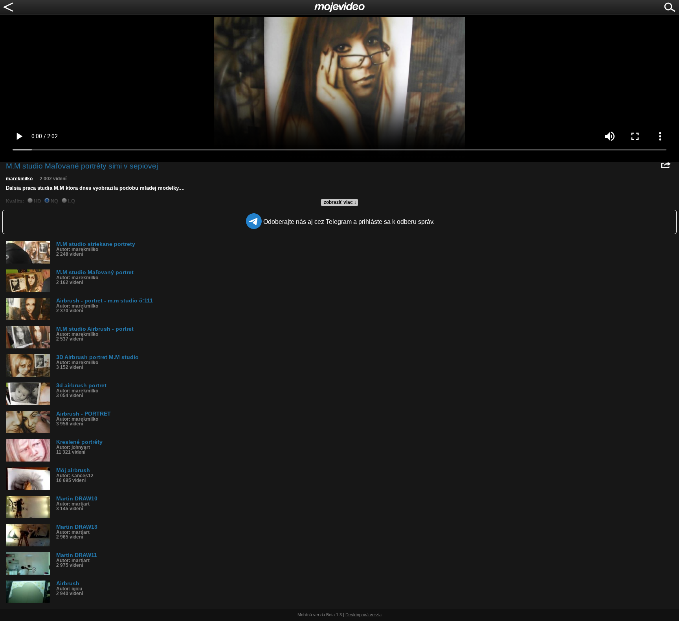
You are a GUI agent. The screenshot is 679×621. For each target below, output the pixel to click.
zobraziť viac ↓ (340, 202)
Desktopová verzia (363, 614)
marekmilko (19, 178)
